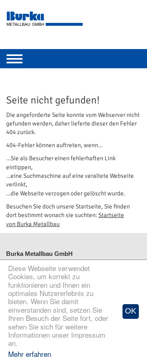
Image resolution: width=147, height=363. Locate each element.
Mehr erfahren (29, 354)
